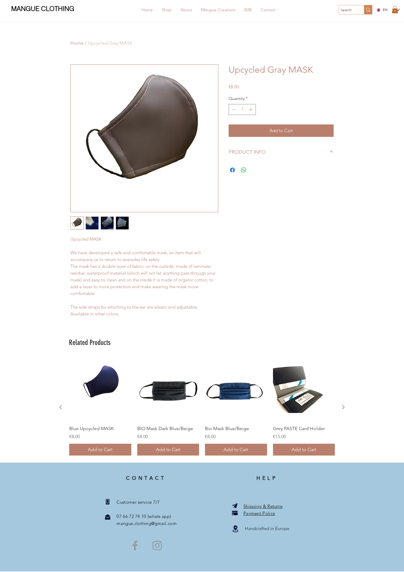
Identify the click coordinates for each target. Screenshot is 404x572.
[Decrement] (233, 109)
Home (77, 43)
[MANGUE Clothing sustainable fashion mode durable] (135, 545)
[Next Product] (343, 407)
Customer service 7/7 (135, 502)
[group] (202, 407)
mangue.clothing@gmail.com (143, 523)
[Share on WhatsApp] (243, 170)
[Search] (368, 9)
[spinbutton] (242, 109)
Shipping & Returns (262, 506)
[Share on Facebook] (232, 170)
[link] (395, 9)
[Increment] (251, 109)
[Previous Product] (60, 407)
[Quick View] (100, 390)
